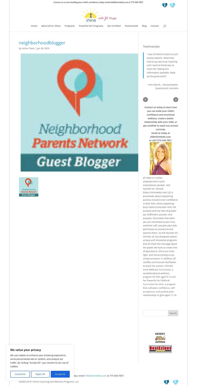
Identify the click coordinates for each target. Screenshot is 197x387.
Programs (70, 26)
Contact (155, 26)
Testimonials (131, 26)
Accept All (60, 374)
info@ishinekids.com (95, 375)
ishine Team (28, 48)
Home (34, 26)
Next (175, 99)
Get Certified (114, 26)
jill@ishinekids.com (160, 136)
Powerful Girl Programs (91, 26)
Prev (145, 99)
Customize (20, 374)
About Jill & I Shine (51, 26)
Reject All (40, 374)
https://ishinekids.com (155, 192)
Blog (144, 26)
